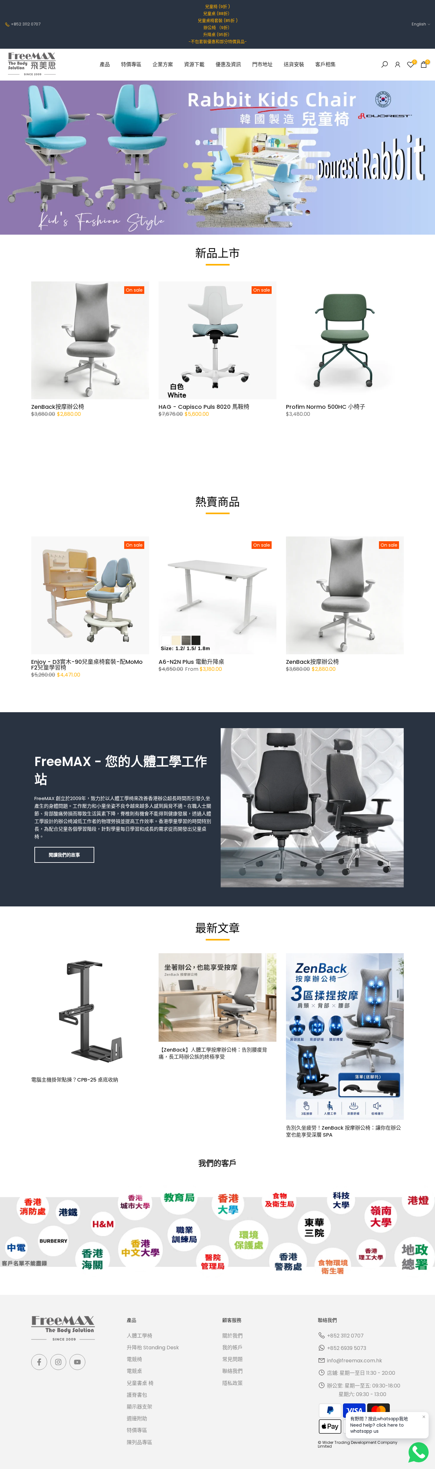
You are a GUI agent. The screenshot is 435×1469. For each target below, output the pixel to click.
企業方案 (163, 64)
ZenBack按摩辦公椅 (57, 407)
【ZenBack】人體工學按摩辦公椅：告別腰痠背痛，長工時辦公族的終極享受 (213, 1053)
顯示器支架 (139, 1406)
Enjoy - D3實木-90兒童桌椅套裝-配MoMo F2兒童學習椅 (87, 664)
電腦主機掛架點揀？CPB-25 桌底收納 (74, 1079)
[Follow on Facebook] (39, 1362)
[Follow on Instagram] (58, 1362)
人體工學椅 (139, 1335)
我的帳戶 (232, 1347)
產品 (105, 64)
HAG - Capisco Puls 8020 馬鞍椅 (204, 407)
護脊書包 (137, 1395)
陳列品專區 (139, 1442)
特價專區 (131, 64)
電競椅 (134, 1359)
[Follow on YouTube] (77, 1362)
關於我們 (232, 1335)
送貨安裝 (294, 64)
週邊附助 (137, 1418)
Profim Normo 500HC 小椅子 (325, 407)
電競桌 (134, 1371)
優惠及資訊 (228, 64)
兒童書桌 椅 (140, 1383)
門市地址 (262, 64)
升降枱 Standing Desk (153, 1347)
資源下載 (194, 64)
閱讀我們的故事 (64, 855)
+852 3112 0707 (25, 24)
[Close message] (423, 1416)
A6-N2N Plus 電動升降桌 (191, 662)
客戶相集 (325, 64)
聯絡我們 (232, 1371)
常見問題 (232, 1359)
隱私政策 (232, 1383)
